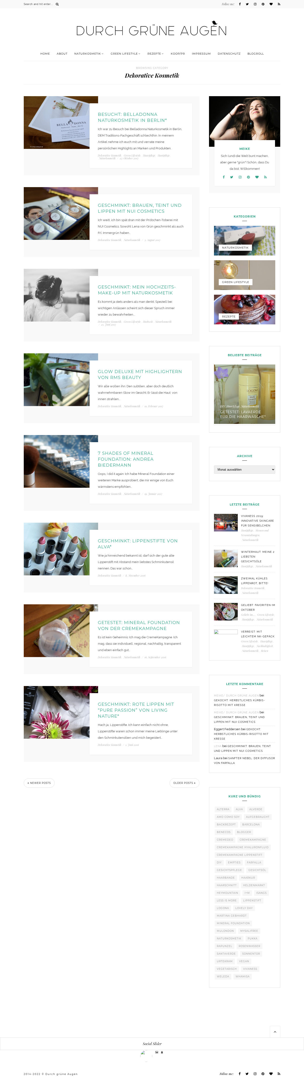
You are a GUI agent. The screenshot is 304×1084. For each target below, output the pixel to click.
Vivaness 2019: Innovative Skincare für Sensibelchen (257, 521)
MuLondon (225, 931)
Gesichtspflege (229, 870)
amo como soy (228, 817)
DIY (222, 406)
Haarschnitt (227, 885)
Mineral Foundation (233, 923)
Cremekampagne (253, 839)
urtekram (225, 961)
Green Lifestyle (124, 53)
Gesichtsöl (257, 870)
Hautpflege (164, 155)
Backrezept (226, 824)
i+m (247, 893)
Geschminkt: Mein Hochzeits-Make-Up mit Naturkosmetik (137, 290)
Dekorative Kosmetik (109, 155)
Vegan (244, 961)
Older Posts (183, 783)
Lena (218, 746)
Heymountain (227, 893)
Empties (234, 862)
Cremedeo (225, 839)
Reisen (264, 651)
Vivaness (250, 968)
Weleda (223, 976)
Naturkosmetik (87, 53)
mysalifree (249, 931)
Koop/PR (178, 53)
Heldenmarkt (254, 885)
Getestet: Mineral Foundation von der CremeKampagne (139, 625)
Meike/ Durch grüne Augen (236, 695)
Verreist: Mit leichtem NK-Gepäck (258, 634)
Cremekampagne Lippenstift (239, 855)
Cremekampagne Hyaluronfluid (243, 847)
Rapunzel (224, 946)
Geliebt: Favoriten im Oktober (258, 607)
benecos (224, 832)
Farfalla (254, 862)
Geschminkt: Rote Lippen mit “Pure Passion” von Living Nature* (136, 710)
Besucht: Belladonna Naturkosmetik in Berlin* (132, 117)
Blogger (244, 832)
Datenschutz (229, 53)
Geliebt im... (248, 614)
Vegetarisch (227, 968)
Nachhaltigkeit (264, 646)
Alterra (223, 809)
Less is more (227, 900)
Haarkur (248, 877)
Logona (223, 908)
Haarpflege (149, 155)
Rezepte (154, 53)
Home (45, 53)
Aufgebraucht (258, 817)
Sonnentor (251, 953)
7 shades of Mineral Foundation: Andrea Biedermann (126, 459)
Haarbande (226, 877)
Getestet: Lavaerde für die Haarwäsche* (243, 414)
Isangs (261, 893)
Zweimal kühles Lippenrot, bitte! (254, 581)
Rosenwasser (249, 946)
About (62, 53)
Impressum (201, 53)
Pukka (252, 938)
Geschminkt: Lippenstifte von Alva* (138, 543)
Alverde (255, 809)
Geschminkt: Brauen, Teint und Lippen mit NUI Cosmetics (140, 208)
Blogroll (255, 53)
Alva (239, 809)
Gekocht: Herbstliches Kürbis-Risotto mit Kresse (241, 734)
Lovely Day (244, 908)
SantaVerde (226, 953)
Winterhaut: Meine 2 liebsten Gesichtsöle (258, 556)
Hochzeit (148, 321)
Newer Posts (40, 783)
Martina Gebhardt (232, 915)
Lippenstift (252, 900)
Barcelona (251, 824)
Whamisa (243, 976)
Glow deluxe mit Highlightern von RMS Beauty (140, 374)
